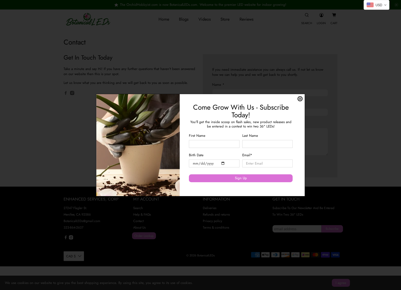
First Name (197, 135)
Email (247, 155)
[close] (300, 98)
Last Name (250, 135)
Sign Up (241, 178)
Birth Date (196, 155)
